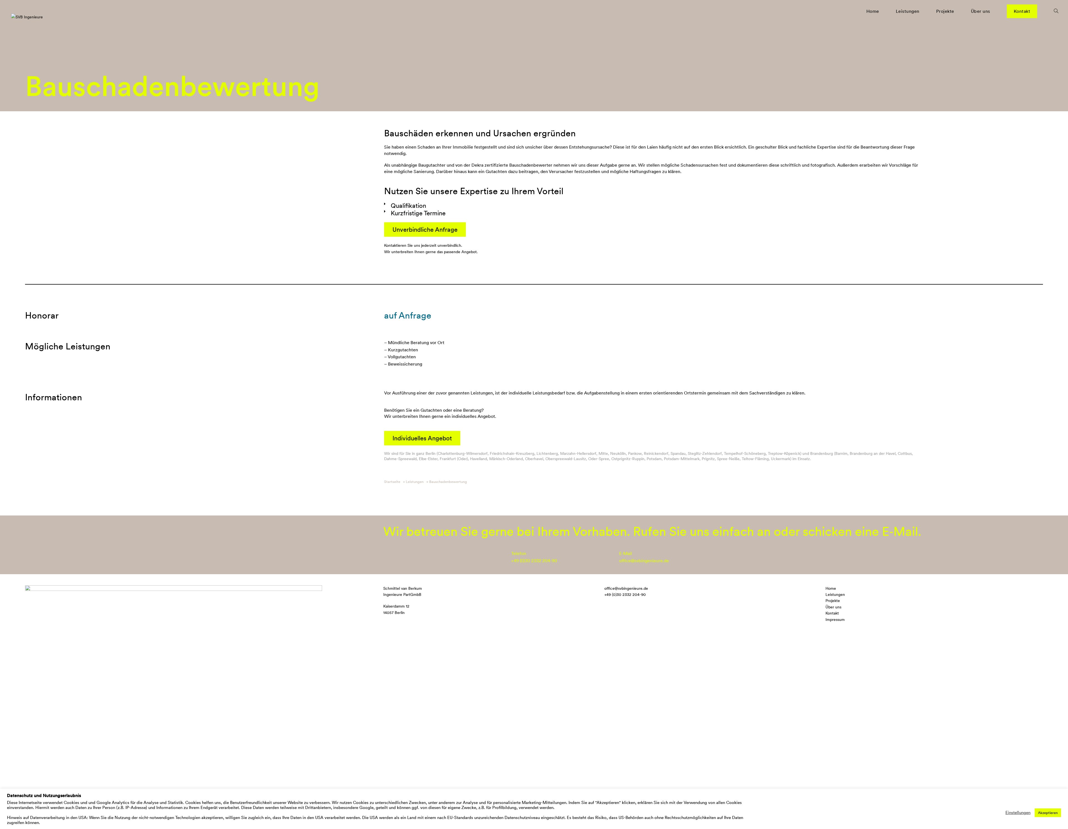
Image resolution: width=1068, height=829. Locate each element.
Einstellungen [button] (1017, 812)
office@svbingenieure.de (644, 560)
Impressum (835, 619)
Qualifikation (408, 205)
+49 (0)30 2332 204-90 (534, 560)
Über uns (833, 607)
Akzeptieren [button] (1048, 813)
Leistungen (835, 594)
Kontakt (832, 613)
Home (830, 588)
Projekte (832, 600)
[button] (652, 205)
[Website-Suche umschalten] (1056, 11)
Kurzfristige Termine (418, 213)
